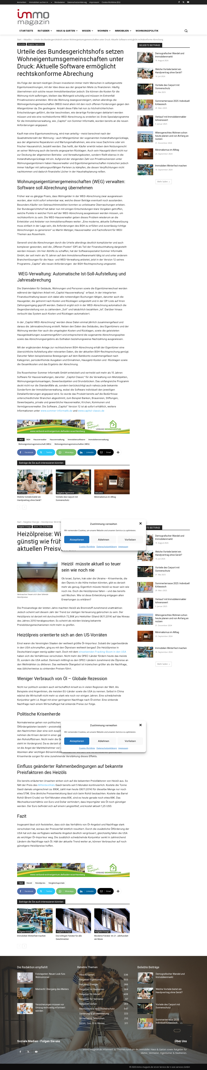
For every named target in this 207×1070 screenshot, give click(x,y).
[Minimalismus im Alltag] (112, 481)
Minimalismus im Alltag (105, 497)
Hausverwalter (40, 439)
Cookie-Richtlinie (87, 546)
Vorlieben (130, 539)
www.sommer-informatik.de (56, 410)
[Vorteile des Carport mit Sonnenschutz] (73, 481)
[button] (141, 524)
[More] (118, 452)
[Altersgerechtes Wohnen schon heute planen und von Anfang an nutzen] (145, 136)
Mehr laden (162, 181)
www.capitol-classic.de (91, 410)
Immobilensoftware (76, 439)
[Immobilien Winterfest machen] (145, 169)
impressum (123, 546)
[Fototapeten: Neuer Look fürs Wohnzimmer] (25, 977)
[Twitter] (183, 2)
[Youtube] (188, 2)
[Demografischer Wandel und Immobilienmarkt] (145, 57)
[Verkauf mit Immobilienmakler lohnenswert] (145, 120)
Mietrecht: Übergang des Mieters (52, 989)
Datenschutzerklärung (107, 546)
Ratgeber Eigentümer (36, 44)
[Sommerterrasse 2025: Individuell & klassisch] (145, 104)
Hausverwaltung (57, 439)
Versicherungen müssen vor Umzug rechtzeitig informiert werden (50, 1007)
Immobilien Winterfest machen (171, 165)
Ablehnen (103, 539)
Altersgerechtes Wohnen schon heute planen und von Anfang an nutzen (172, 135)
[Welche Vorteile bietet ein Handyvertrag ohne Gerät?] (35, 481)
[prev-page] (19, 507)
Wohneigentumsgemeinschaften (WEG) (72, 444)
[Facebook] (179, 2)
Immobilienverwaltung (98, 439)
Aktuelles (27, 39)
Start (19, 39)
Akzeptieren (77, 539)
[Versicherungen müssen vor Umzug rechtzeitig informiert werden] (25, 1008)
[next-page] (24, 507)
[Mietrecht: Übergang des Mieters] (25, 993)
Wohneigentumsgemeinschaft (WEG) (34, 444)
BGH (28, 439)
